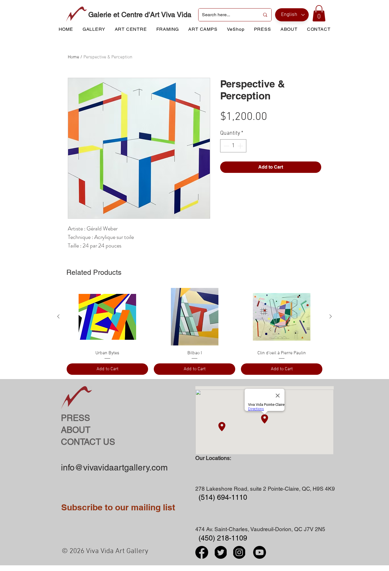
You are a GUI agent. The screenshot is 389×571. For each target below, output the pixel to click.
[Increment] (240, 146)
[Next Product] (330, 316)
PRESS (75, 418)
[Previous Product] (58, 316)
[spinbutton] (233, 146)
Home (73, 57)
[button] (319, 13)
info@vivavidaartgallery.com (114, 467)
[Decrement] (226, 146)
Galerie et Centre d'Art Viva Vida (139, 15)
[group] (194, 331)
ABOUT (75, 430)
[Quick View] (107, 316)
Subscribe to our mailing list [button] (118, 507)
